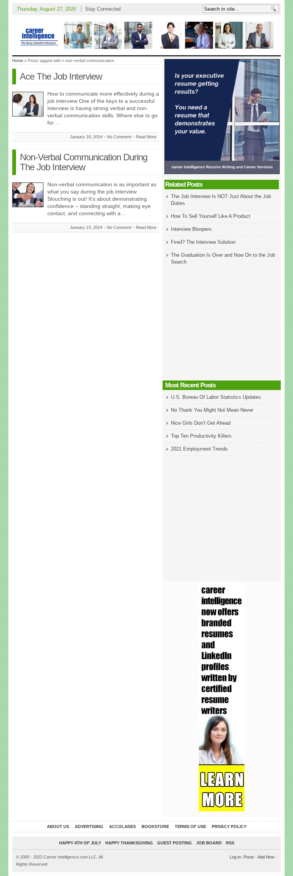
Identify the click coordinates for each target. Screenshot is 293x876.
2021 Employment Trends (199, 449)
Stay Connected (103, 9)
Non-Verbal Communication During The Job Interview (83, 162)
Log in (235, 857)
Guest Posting (174, 843)
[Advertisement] (221, 325)
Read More (146, 136)
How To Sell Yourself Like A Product (210, 216)
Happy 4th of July (80, 843)
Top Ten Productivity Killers (201, 436)
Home (17, 60)
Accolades (122, 826)
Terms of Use (190, 826)
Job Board (209, 843)
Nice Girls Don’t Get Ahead (200, 423)
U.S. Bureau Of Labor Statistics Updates (216, 397)
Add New (266, 857)
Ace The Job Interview (61, 76)
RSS (230, 843)
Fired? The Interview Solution (203, 242)
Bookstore (155, 826)
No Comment (119, 136)
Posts (248, 857)
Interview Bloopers (191, 229)
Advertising (89, 826)
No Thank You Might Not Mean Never (212, 410)
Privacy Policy (229, 826)
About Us (58, 826)
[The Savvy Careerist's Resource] (146, 35)
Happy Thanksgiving (129, 843)
